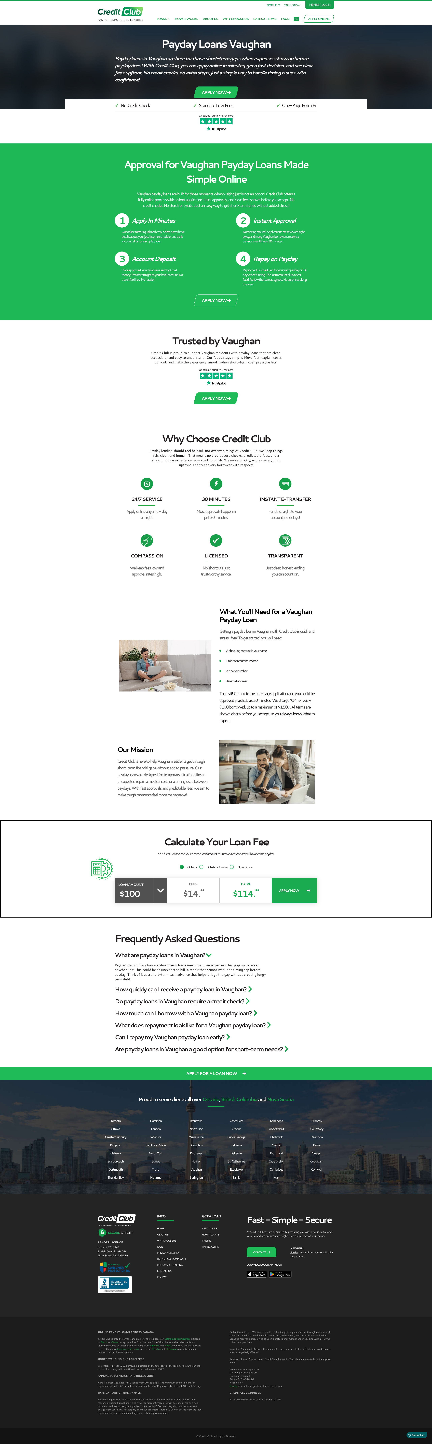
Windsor (155, 1137)
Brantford (196, 1120)
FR (295, 18)
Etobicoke (236, 1169)
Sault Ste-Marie (155, 1145)
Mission (276, 1145)
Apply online (209, 1228)
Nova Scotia (244, 867)
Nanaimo (155, 1177)
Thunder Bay (115, 1177)
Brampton (196, 1145)
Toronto (115, 1120)
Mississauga (195, 1137)
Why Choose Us (235, 19)
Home (160, 1228)
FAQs (285, 19)
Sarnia (236, 1177)
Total (245, 883)
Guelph (316, 1153)
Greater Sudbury (115, 1137)
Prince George (236, 1137)
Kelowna (236, 1145)
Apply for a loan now (211, 1073)
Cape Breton (276, 1161)
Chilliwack (276, 1137)
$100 (129, 893)
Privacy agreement (169, 1252)
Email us (294, 1252)
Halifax (196, 1161)
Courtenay (316, 1129)
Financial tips (210, 1246)
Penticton (316, 1137)
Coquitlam (316, 1161)
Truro (155, 1169)
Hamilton (155, 1120)
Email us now (291, 5)
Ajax (276, 1177)
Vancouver (236, 1120)
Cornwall (316, 1169)
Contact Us (164, 1271)
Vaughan (195, 1169)
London (155, 1129)
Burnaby (316, 1120)
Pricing (206, 1240)
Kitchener (196, 1153)
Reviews (162, 1277)
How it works (186, 19)
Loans (162, 19)
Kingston (115, 1145)
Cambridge (276, 1169)
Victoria (236, 1129)
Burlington (195, 1177)
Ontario (192, 867)
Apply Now (214, 92)
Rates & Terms (264, 19)
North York (156, 1153)
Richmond (276, 1153)
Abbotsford (276, 1129)
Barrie (316, 1145)
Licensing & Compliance (171, 1258)
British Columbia (217, 867)
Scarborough (115, 1161)
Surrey (155, 1161)
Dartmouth (115, 1169)
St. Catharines (236, 1161)
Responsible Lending (170, 1264)
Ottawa (115, 1129)
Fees (193, 883)
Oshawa (115, 1153)
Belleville (236, 1153)
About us (210, 19)
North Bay (195, 1129)
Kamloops (276, 1120)
